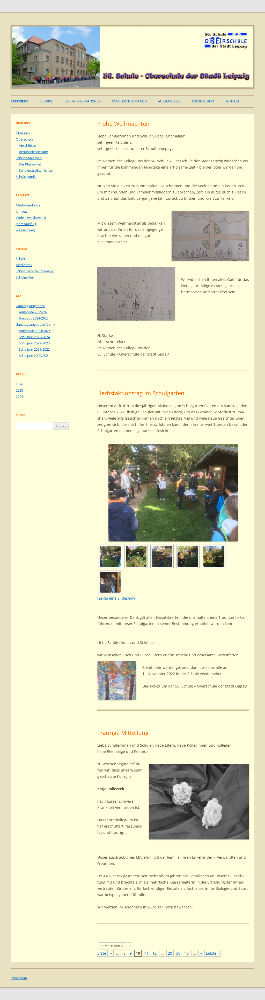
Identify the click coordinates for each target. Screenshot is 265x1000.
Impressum (19, 978)
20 (170, 953)
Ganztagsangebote (30, 305)
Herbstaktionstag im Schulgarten (141, 393)
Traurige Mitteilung (123, 733)
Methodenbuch (28, 205)
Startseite (19, 101)
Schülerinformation (129, 101)
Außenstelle (169, 101)
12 (154, 953)
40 (187, 953)
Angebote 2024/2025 (34, 330)
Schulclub (23, 258)
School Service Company (35, 271)
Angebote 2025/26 (33, 312)
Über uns (23, 133)
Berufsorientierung (33, 151)
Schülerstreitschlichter (36, 170)
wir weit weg (25, 230)
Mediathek (24, 264)
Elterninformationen (82, 101)
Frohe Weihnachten (123, 123)
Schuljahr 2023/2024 (34, 337)
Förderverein (203, 101)
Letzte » (212, 953)
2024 (19, 396)
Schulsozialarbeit (29, 158)
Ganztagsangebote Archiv (35, 324)
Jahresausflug (26, 223)
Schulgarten (25, 277)
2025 (19, 390)
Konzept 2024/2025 (33, 318)
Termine (46, 101)
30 (178, 953)
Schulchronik (26, 176)
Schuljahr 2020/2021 (34, 355)
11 (146, 953)
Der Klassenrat (30, 164)
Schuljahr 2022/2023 (34, 343)
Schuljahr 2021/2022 (34, 349)
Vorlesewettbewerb (31, 217)
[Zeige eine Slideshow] (116, 598)
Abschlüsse (27, 145)
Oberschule (24, 139)
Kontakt (232, 101)
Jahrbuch (23, 211)
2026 (19, 384)
